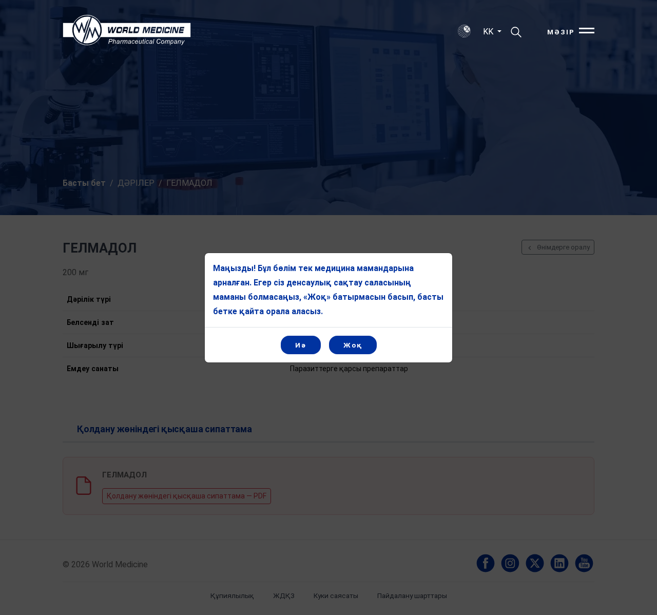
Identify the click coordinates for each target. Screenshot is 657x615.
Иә (300, 345)
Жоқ (352, 345)
